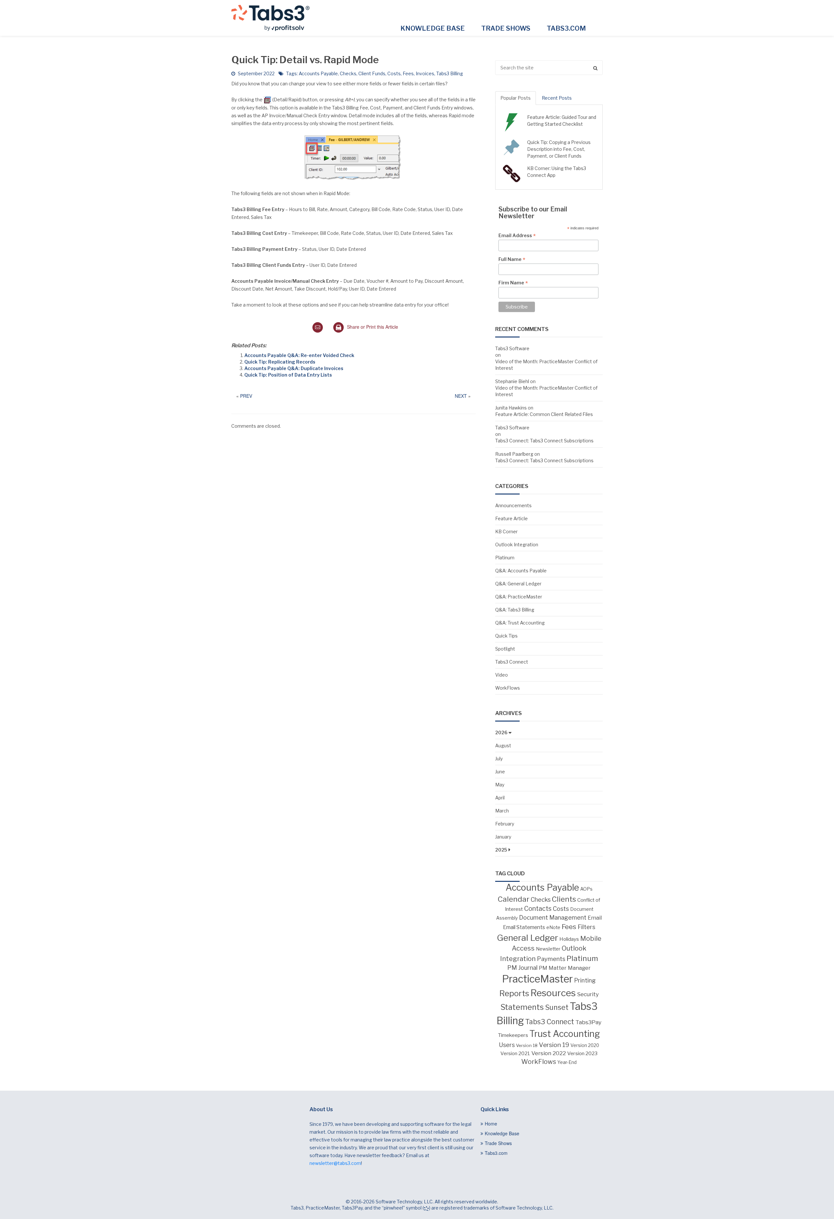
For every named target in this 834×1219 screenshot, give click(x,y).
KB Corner (506, 531)
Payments (551, 958)
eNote (553, 927)
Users (507, 1044)
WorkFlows (507, 688)
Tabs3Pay (588, 1022)
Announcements (513, 505)
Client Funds (371, 73)
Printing (585, 980)
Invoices (425, 73)
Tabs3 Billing (449, 73)
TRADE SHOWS (505, 28)
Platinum (504, 557)
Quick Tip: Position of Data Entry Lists (288, 375)
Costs (394, 73)
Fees (408, 73)
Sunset (556, 1007)
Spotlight (505, 649)
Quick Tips (506, 635)
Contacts (538, 908)
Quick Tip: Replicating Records (279, 362)
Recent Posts (557, 98)
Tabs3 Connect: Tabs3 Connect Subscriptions (544, 440)
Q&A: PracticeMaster (518, 596)
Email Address (517, 235)
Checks (348, 73)
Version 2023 (582, 1053)
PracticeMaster (537, 979)
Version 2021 (515, 1053)
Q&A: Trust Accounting (520, 622)
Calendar (513, 899)
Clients (564, 899)
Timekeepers (513, 1035)
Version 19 (554, 1045)
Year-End (567, 1062)
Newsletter (548, 949)
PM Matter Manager (565, 968)
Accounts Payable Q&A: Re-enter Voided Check (299, 355)
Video (501, 675)
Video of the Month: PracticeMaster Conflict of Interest (546, 365)
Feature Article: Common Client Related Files (544, 414)
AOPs (586, 889)
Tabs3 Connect (511, 662)
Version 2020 (584, 1045)
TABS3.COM (566, 28)
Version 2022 (548, 1053)
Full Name (511, 259)
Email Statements (524, 927)
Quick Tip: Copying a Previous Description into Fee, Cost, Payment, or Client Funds (559, 149)
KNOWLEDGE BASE (432, 28)
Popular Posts (515, 98)
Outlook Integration (516, 544)
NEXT (461, 396)
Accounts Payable (318, 73)
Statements (522, 1007)
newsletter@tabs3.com (335, 1163)
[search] (549, 67)
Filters (586, 926)
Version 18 (527, 1045)
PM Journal (522, 967)
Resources (553, 992)
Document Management (552, 917)
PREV (246, 396)
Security (588, 994)
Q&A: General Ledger (518, 583)
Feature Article (511, 518)
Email (595, 917)
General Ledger (527, 938)
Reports (514, 993)
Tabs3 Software (512, 348)
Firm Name (513, 283)
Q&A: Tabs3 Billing (514, 609)
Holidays (569, 939)
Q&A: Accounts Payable (521, 570)
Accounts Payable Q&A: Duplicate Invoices (293, 368)
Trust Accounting (564, 1033)
